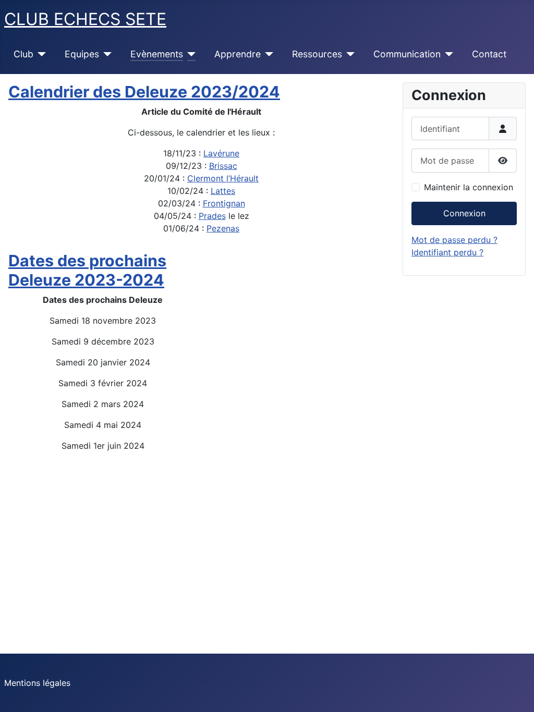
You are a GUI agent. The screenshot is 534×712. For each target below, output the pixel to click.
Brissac (223, 166)
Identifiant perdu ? (447, 252)
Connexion (464, 213)
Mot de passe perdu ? (454, 240)
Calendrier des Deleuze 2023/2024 (144, 91)
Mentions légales (37, 683)
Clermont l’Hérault (223, 178)
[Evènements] (189, 54)
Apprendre (237, 53)
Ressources (317, 53)
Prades (212, 216)
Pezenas (223, 228)
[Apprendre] (267, 54)
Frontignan (224, 203)
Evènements (156, 53)
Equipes (82, 53)
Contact (489, 53)
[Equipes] (105, 54)
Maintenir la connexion (468, 187)
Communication (407, 53)
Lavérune (221, 153)
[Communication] (447, 54)
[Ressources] (348, 54)
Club (23, 53)
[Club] (39, 54)
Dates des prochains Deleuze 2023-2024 (87, 270)
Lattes (223, 191)
